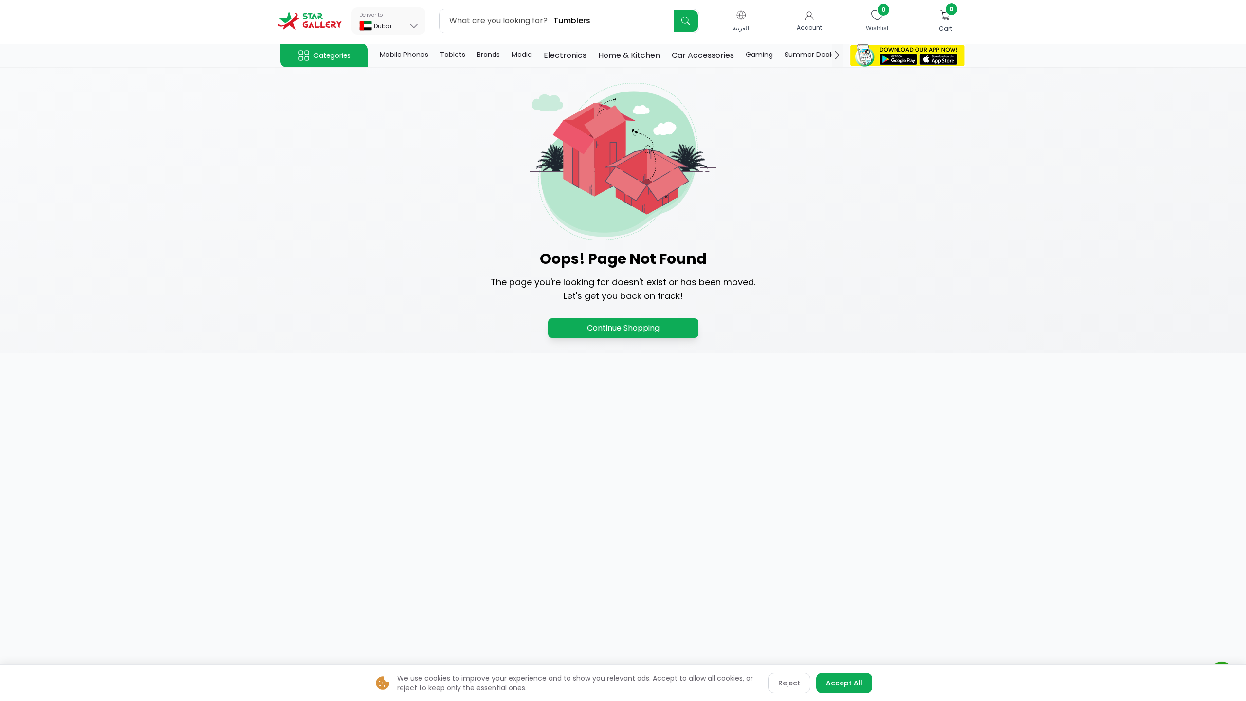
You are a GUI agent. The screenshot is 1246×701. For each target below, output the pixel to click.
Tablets (452, 54)
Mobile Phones (404, 54)
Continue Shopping (623, 327)
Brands (488, 54)
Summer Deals (810, 54)
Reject (789, 683)
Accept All (844, 683)
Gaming (759, 54)
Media (522, 54)
